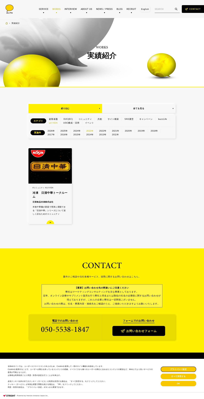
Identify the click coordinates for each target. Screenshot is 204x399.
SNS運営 (129, 119)
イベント (89, 123)
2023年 (90, 131)
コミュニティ (85, 119)
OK (178, 383)
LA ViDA (53, 123)
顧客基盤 (53, 119)
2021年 (115, 131)
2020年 (128, 131)
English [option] (145, 9)
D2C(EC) (68, 119)
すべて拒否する (178, 376)
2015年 (77, 134)
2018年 (154, 131)
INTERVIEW (71, 9)
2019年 (141, 131)
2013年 (102, 134)
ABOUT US (86, 9)
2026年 (51, 131)
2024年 (77, 131)
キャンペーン (146, 119)
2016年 (64, 134)
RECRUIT (131, 9)
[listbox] (145, 9)
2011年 (115, 134)
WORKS (56, 9)
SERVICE (43, 9)
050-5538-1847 (65, 329)
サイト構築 (113, 119)
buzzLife (162, 119)
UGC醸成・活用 (71, 123)
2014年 (90, 134)
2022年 (102, 131)
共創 (100, 119)
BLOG (120, 9)
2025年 (64, 131)
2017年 (51, 134)
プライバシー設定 (178, 369)
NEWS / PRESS (104, 9)
